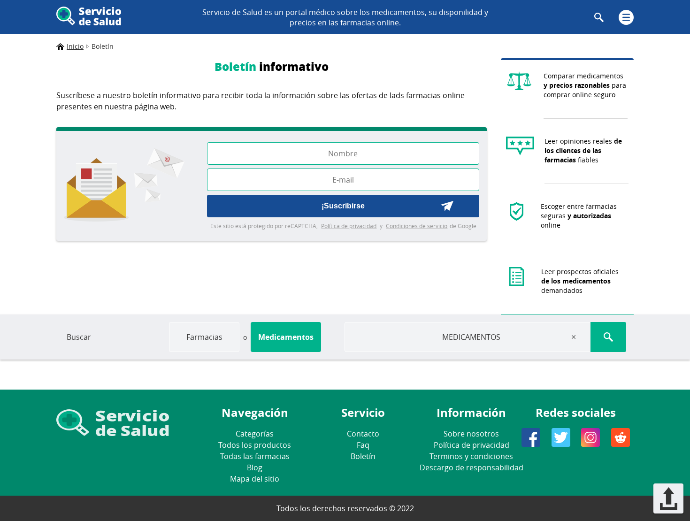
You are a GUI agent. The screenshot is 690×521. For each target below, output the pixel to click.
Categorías (255, 434)
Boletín (363, 456)
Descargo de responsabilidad (471, 467)
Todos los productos (254, 445)
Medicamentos (286, 337)
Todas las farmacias (255, 456)
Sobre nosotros (471, 434)
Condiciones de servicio (416, 226)
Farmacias (204, 337)
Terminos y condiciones (471, 456)
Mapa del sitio (254, 479)
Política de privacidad (348, 226)
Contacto (363, 434)
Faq (363, 445)
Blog (254, 467)
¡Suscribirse (343, 206)
